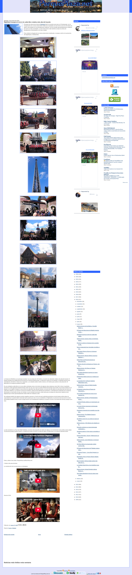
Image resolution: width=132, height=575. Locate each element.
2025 (77, 276)
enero (78, 481)
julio (78, 314)
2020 (77, 289)
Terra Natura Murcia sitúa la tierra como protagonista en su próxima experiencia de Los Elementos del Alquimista (114, 139)
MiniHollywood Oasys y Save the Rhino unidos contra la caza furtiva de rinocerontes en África (114, 131)
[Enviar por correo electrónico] (19, 525)
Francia (10, 528)
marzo (78, 324)
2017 (77, 297)
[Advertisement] (66, 15)
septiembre (80, 309)
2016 (77, 299)
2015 (77, 484)
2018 (77, 294)
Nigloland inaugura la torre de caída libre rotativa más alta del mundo (27, 22)
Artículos (66, 570)
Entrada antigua (68, 534)
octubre (79, 306)
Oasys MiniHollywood (109, 128)
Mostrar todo (125, 182)
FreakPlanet (107, 159)
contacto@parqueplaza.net (108, 77)
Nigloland (42, 24)
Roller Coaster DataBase (110, 121)
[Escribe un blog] (20, 525)
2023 (77, 281)
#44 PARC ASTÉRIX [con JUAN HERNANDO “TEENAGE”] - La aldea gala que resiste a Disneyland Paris (114, 177)
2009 (77, 499)
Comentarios (72, 570)
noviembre (80, 304)
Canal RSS (116, 87)
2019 (77, 292)
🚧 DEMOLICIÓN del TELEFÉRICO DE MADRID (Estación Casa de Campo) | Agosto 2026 (113, 162)
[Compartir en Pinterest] (25, 525)
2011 (77, 494)
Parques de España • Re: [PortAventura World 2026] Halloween (113, 109)
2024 (77, 279)
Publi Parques (107, 136)
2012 (77, 492)
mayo (78, 319)
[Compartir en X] (22, 525)
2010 (77, 497)
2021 (77, 287)
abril (78, 321)
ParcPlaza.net (107, 144)
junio (78, 316)
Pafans (105, 154)
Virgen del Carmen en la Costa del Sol (113, 169)
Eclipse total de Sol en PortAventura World (114, 155)
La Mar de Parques (108, 107)
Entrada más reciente (9, 534)
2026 (77, 274)
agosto (79, 311)
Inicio (39, 534)
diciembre (79, 301)
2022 (77, 284)
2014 (77, 487)
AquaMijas (106, 167)
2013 (77, 489)
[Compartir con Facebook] (24, 525)
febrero (79, 478)
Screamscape (107, 114)
